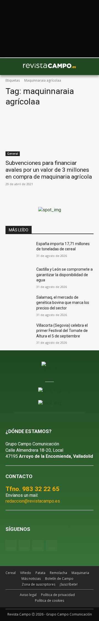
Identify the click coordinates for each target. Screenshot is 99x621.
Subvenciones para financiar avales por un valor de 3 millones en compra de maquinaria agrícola (49, 170)
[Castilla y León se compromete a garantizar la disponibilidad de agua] (19, 276)
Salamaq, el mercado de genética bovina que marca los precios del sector (62, 302)
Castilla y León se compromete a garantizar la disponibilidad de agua (64, 274)
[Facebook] (11, 545)
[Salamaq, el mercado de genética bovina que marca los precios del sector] (19, 304)
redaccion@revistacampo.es (33, 501)
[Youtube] (37, 545)
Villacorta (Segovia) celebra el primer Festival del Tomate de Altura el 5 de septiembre (62, 330)
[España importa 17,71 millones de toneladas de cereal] (19, 250)
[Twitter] (51, 545)
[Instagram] (24, 545)
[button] (12, 66)
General (12, 154)
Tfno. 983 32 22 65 (32, 488)
